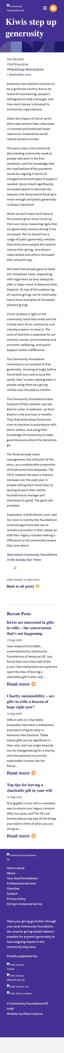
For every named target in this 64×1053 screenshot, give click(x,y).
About (11, 873)
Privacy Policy (16, 898)
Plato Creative (33, 1013)
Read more (18, 684)
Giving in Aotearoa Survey (24, 903)
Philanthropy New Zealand (25, 69)
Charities (13, 888)
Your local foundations (22, 878)
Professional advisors (21, 883)
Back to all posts (20, 586)
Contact (12, 893)
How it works (15, 868)
